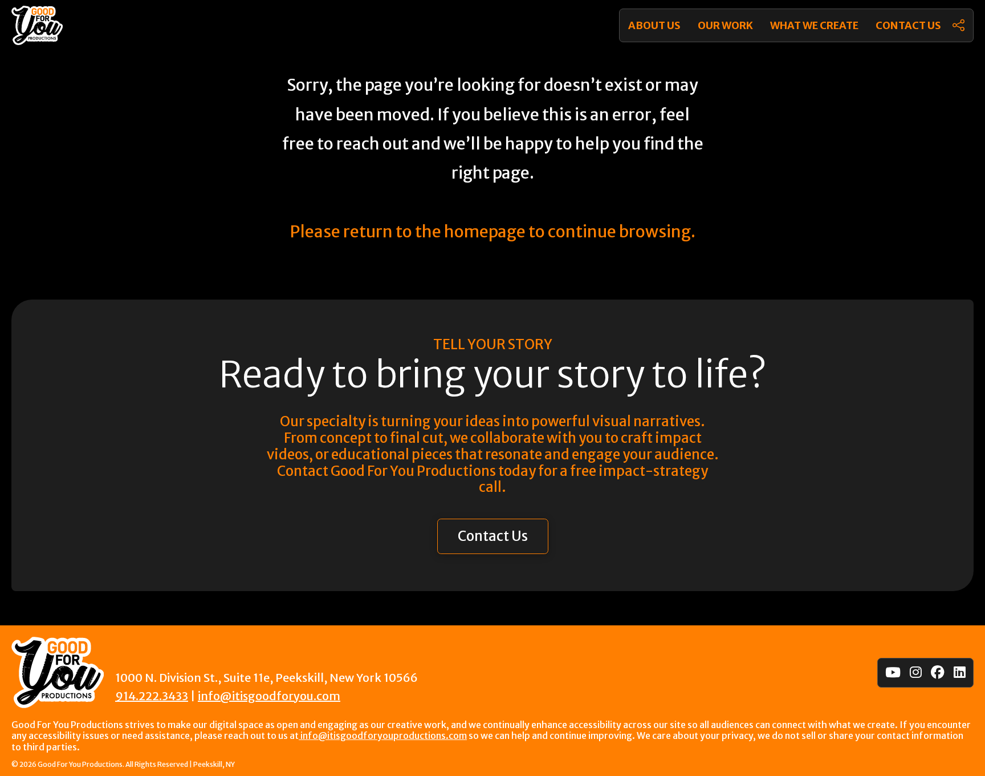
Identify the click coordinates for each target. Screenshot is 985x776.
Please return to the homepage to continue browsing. (492, 231)
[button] (958, 25)
